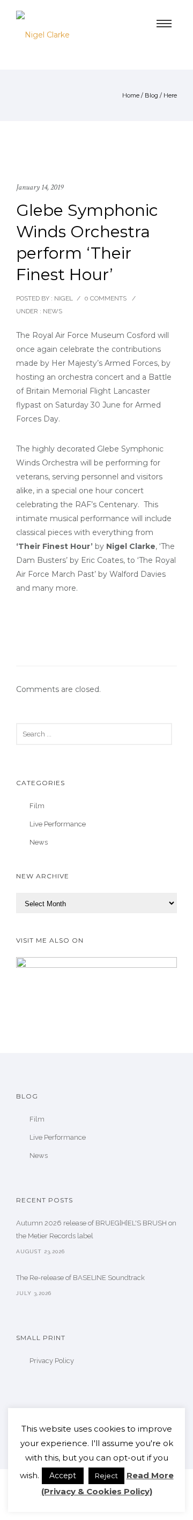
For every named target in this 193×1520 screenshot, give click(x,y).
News (51, 311)
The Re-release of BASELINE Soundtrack (80, 1278)
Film (36, 806)
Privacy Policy (51, 1361)
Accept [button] (62, 1475)
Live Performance (57, 824)
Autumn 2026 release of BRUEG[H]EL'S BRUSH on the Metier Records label (96, 1229)
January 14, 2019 (39, 187)
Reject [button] (106, 1475)
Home (130, 95)
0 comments (105, 298)
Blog (151, 95)
